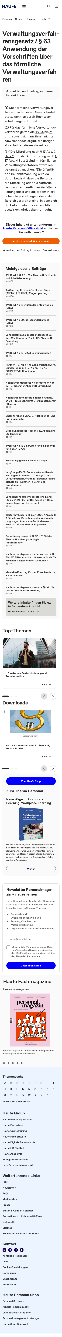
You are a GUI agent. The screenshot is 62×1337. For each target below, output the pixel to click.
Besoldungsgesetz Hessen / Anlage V (27, 460)
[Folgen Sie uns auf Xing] (10, 1250)
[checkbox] (8, 947)
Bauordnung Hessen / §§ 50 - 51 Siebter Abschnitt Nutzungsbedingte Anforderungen (29, 539)
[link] (7, 18)
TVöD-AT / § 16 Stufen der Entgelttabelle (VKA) (30, 306)
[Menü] (24, 6)
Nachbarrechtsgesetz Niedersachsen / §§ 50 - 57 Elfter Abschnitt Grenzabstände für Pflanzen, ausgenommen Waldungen (31, 557)
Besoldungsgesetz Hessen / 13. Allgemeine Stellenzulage (30, 432)
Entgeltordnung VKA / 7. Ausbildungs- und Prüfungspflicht (30, 417)
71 (50, 132)
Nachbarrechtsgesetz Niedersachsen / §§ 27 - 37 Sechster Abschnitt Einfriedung (30, 384)
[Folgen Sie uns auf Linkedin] (4, 1250)
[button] (31, 241)
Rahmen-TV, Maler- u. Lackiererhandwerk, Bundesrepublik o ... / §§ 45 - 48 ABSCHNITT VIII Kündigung (31, 368)
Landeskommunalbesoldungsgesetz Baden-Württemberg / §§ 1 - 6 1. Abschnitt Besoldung (29, 338)
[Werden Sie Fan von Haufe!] (22, 1250)
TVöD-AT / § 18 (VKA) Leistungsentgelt (28, 352)
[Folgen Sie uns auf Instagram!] (16, 1250)
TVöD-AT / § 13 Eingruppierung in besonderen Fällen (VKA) (31, 447)
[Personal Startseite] (10, 6)
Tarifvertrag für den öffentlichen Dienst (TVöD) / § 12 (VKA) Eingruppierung (28, 291)
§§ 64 (39, 132)
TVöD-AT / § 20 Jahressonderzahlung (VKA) (27, 321)
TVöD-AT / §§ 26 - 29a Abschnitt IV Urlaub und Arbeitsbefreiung (31, 276)
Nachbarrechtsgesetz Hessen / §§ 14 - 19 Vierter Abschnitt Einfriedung (30, 589)
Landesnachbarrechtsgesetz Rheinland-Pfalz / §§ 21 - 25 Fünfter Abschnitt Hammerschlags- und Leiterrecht (30, 500)
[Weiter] (53, 696)
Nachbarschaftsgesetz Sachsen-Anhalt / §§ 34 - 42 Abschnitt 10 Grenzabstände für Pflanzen (31, 401)
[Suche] (49, 6)
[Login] (56, 6)
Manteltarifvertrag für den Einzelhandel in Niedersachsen (30, 574)
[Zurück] (44, 696)
